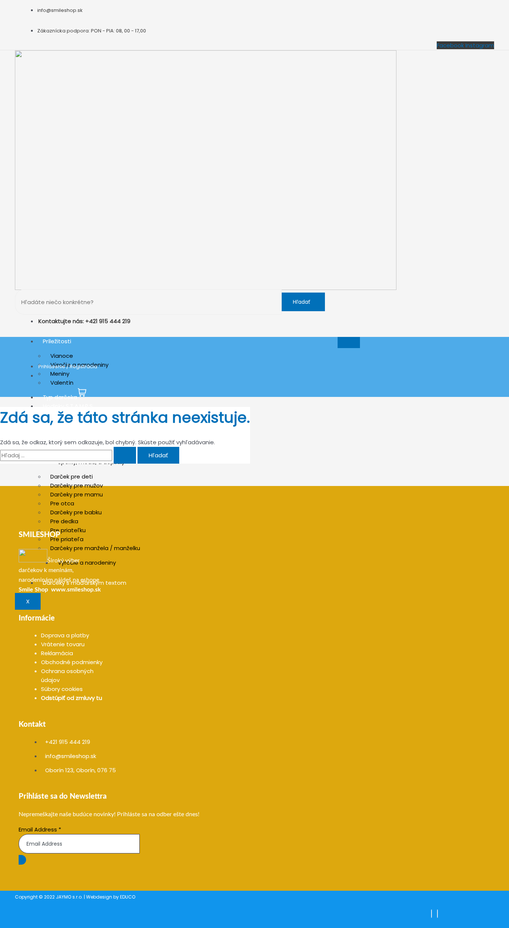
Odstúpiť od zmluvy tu (71, 698)
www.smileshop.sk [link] (76, 590)
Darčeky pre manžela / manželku (95, 548)
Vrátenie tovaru (63, 644)
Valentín (61, 382)
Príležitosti (57, 341)
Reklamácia (57, 653)
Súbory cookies (62, 689)
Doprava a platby (65, 635)
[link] (33, 590)
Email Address (40, 829)
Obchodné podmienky (71, 662)
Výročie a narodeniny (87, 562)
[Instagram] (437, 913)
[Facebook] (431, 913)
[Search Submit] (125, 455)
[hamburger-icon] (349, 342)
